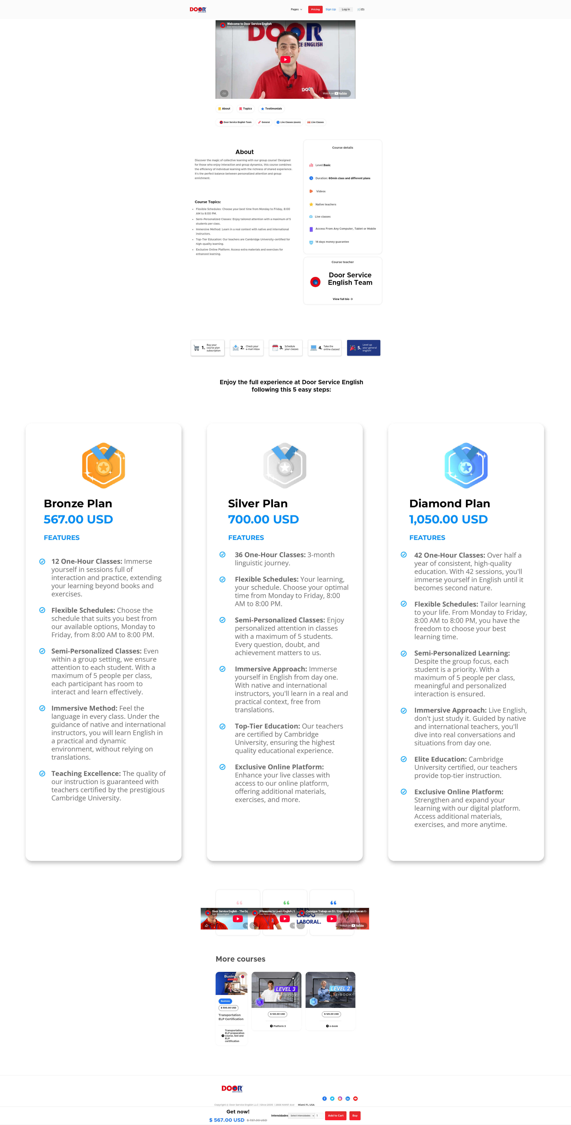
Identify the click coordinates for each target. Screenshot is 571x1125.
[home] (198, 9)
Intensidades (279, 1115)
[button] (322, 9)
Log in (346, 9)
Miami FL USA (306, 1105)
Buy (355, 1115)
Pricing (315, 9)
